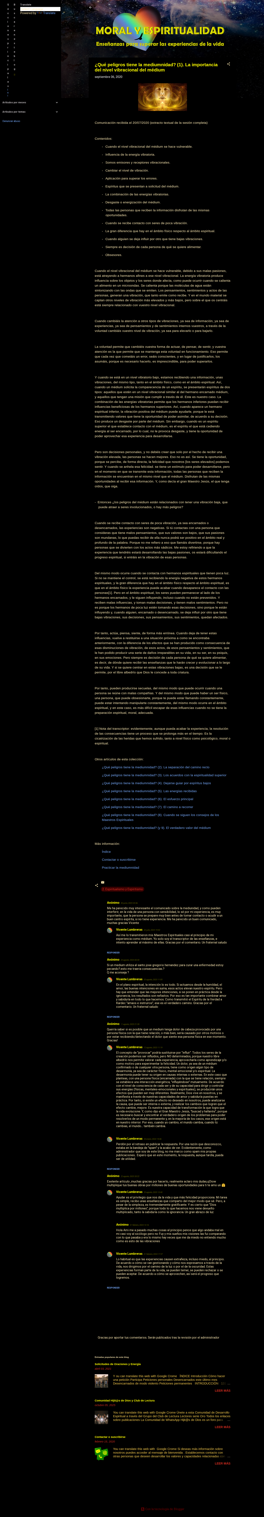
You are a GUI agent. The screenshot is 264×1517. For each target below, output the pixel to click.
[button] (228, 64)
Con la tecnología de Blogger (164, 1509)
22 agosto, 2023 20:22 (130, 1176)
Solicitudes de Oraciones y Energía (118, 1364)
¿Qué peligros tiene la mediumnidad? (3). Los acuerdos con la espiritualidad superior (164, 775)
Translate (49, 13)
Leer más (222, 1390)
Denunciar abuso (11, 121)
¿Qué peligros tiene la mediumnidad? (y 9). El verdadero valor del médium (156, 828)
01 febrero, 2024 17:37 (153, 1254)
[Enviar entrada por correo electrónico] (103, 883)
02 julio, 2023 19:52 (152, 930)
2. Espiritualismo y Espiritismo (122, 889)
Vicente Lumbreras (129, 929)
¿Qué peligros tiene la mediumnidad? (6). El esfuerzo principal (147, 799)
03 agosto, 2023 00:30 (130, 960)
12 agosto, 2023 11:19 (153, 1047)
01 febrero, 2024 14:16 (139, 1225)
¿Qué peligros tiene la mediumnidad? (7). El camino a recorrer (147, 807)
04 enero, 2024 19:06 (152, 1139)
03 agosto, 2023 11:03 (153, 979)
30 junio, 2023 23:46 (129, 903)
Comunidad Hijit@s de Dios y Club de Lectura (125, 1400)
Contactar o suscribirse (110, 1437)
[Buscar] (235, 8)
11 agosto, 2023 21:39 (130, 1024)
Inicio (8, 97)
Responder (113, 952)
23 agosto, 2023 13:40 (153, 1192)
